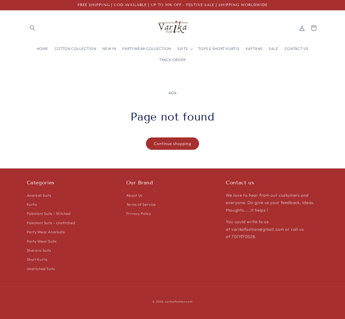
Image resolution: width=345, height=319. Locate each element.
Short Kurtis (37, 259)
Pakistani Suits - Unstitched (51, 222)
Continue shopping (172, 143)
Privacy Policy (138, 213)
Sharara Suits (39, 250)
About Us (134, 195)
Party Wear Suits (42, 241)
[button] (32, 28)
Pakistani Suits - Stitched (49, 213)
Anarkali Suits (39, 195)
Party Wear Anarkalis (46, 231)
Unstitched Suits (41, 268)
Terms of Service (141, 204)
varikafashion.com (179, 301)
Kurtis (32, 204)
